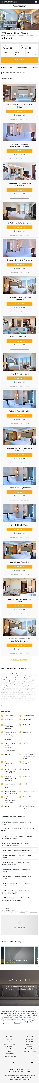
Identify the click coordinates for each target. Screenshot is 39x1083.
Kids (28, 52)
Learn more (4, 74)
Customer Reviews (9, 1044)
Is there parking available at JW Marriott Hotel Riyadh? (15, 871)
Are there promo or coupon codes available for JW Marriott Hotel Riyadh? (16, 899)
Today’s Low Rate (20, 115)
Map (11, 67)
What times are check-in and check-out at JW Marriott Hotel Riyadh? (16, 844)
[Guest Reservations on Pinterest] (26, 1062)
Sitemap (9, 1051)
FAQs (9, 1042)
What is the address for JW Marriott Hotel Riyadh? (16, 823)
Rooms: (5, 52)
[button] (2, 19)
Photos (3, 67)
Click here (17, 1023)
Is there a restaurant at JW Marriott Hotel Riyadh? (16, 856)
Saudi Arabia (33, 912)
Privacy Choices (27, 1051)
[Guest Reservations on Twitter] (13, 1062)
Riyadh (23, 912)
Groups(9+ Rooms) (22, 67)
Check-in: (5, 46)
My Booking (29, 1042)
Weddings (35, 67)
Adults (17, 52)
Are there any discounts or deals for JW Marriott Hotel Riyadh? (15, 892)
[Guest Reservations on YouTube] (31, 1062)
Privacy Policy (9, 1049)
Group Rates (29, 1044)
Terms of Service (9, 1046)
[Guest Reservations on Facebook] (7, 1062)
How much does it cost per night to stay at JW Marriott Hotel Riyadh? (16, 837)
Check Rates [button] (19, 111)
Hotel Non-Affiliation (10, 1056)
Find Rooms (19, 60)
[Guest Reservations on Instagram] (20, 1062)
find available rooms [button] (19, 660)
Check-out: (24, 46)
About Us (9, 1039)
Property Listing (9, 1054)
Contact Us (29, 1039)
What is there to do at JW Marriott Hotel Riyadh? (16, 878)
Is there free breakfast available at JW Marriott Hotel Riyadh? (15, 864)
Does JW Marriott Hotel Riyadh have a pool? (16, 851)
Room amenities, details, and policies (19, 119)
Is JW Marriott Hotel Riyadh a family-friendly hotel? (17, 885)
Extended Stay (29, 1049)
